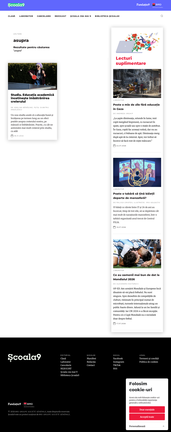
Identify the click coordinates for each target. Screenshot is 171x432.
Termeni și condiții (149, 358)
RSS (115, 368)
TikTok (117, 365)
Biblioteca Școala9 (107, 16)
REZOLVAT (60, 16)
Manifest (91, 358)
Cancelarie (44, 16)
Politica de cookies (148, 361)
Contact (91, 365)
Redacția (91, 361)
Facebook (118, 358)
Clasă (11, 16)
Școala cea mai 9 (80, 16)
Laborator (26, 16)
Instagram (118, 361)
